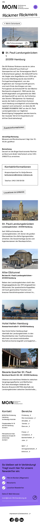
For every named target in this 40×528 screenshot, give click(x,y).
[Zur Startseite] (20, 402)
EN (3, 2)
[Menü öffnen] (35, 7)
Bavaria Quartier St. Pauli (16, 372)
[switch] (15, 478)
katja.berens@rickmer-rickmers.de (19, 175)
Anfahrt (4, 427)
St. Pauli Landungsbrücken (18, 224)
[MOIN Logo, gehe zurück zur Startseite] (17, 7)
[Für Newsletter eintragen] (34, 497)
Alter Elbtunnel (11, 272)
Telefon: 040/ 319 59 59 (14, 181)
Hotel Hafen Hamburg (15, 323)
